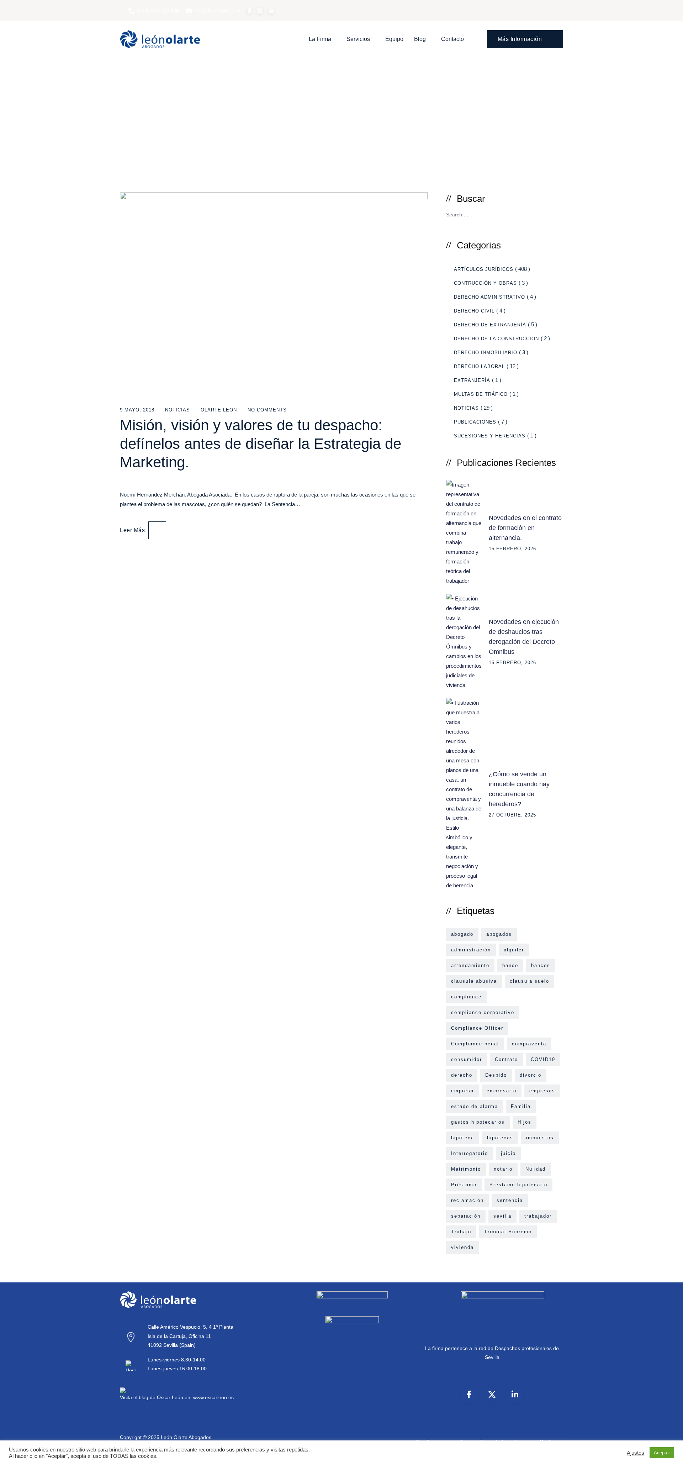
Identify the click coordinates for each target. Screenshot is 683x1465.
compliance (466, 996)
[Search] (555, 214)
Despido (496, 1075)
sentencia (510, 1200)
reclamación (467, 1200)
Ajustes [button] (635, 1453)
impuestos (540, 1137)
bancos (540, 965)
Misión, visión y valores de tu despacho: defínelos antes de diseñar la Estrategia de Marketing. (260, 444)
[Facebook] (469, 1394)
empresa (462, 1090)
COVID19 (543, 1059)
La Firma (320, 39)
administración (471, 949)
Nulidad (535, 1169)
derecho (461, 1075)
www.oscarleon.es (213, 1397)
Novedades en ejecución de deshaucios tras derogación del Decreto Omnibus (524, 636)
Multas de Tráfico (481, 394)
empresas (542, 1090)
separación (466, 1216)
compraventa (529, 1043)
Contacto (452, 39)
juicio (508, 1153)
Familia (521, 1106)
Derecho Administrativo (489, 297)
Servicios (358, 39)
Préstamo (464, 1184)
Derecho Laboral (479, 366)
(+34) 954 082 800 (158, 10)
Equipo (394, 39)
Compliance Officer (477, 1028)
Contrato (506, 1059)
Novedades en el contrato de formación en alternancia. (525, 527)
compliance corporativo (482, 1012)
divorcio (530, 1075)
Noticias (177, 410)
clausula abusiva (474, 981)
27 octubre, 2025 (512, 815)
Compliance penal (475, 1043)
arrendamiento (470, 965)
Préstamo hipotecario (518, 1184)
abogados (499, 934)
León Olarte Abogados (186, 1437)
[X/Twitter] (492, 1394)
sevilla (502, 1216)
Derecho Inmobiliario (485, 352)
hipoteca (462, 1137)
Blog (420, 39)
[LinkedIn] (515, 1394)
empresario (502, 1090)
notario (503, 1169)
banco (510, 965)
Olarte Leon (219, 410)
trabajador (538, 1216)
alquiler (514, 949)
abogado (462, 934)
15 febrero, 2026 (512, 548)
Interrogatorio (469, 1153)
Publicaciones (475, 422)
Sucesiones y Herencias (489, 436)
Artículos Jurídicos (483, 269)
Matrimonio (466, 1169)
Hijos (524, 1122)
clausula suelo (529, 981)
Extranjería (472, 380)
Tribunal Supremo (508, 1231)
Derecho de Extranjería (490, 324)
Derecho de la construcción (496, 338)
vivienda (462, 1247)
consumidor (466, 1059)
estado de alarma (474, 1106)
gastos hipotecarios (478, 1122)
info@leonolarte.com (218, 10)
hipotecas (500, 1137)
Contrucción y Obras (485, 283)
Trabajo (461, 1231)
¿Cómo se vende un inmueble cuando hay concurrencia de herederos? (519, 789)
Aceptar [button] (662, 1452)
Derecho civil (474, 311)
